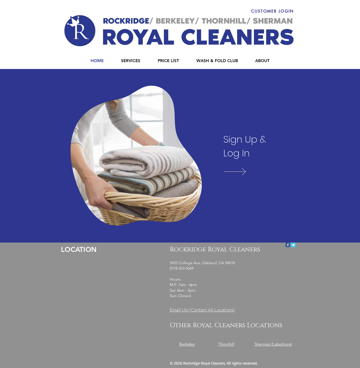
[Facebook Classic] (288, 245)
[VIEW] (242, 171)
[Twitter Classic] (293, 245)
